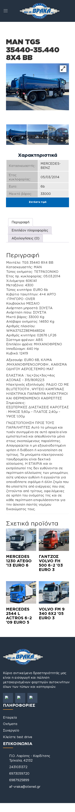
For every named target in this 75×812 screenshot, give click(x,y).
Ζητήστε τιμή (37, 202)
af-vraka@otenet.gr (24, 786)
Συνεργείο (11, 730)
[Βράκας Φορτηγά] (40, 10)
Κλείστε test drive (17, 737)
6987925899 (19, 780)
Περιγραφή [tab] (20, 222)
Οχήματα (10, 724)
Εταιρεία (10, 717)
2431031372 (18, 767)
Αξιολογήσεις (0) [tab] (25, 238)
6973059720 (19, 773)
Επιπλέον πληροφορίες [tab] (30, 230)
